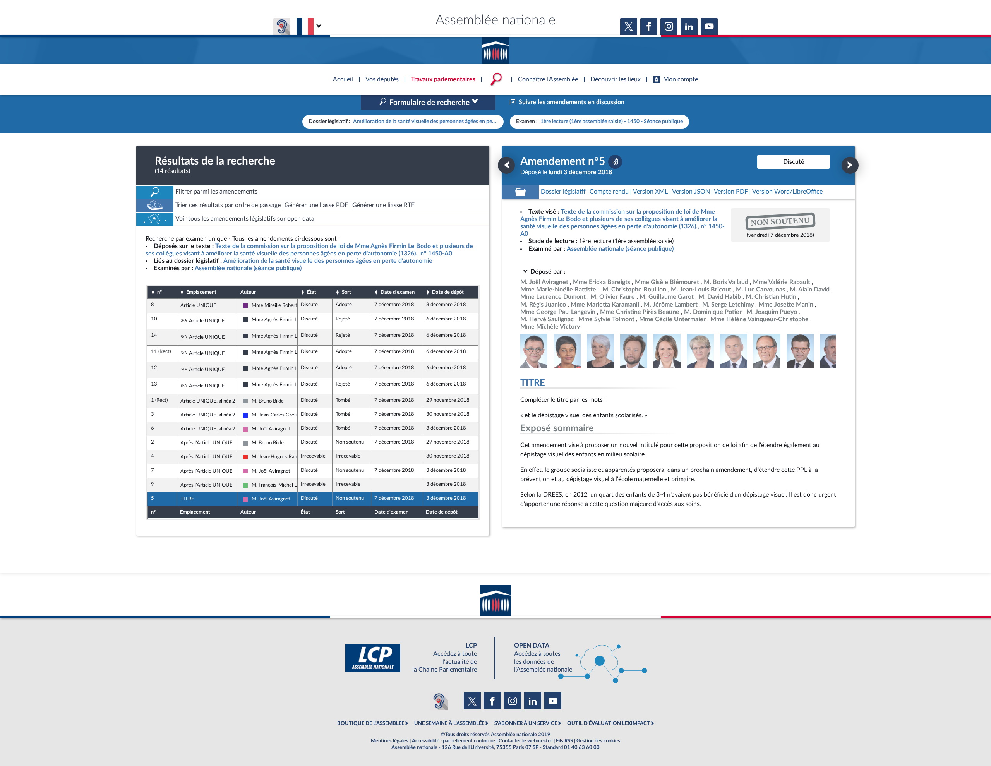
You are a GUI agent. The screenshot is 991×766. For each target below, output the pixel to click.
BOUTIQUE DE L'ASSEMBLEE (370, 723)
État (311, 292)
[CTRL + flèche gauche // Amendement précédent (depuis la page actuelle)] (506, 165)
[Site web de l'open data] (574, 658)
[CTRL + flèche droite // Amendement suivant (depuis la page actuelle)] (850, 165)
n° (159, 292)
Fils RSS (564, 741)
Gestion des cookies (598, 741)
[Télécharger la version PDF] (615, 162)
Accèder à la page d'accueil (495, 47)
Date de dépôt (448, 292)
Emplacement (201, 292)
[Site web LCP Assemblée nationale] (417, 658)
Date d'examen (398, 292)
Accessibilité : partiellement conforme (453, 741)
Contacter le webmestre (525, 741)
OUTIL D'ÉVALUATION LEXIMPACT (608, 723)
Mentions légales (389, 741)
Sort (346, 292)
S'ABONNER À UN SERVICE (525, 723)
